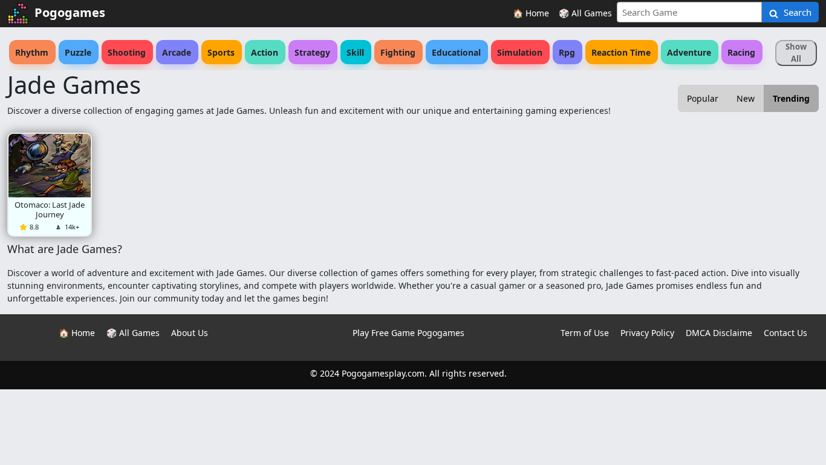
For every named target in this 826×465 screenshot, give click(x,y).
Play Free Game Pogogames (408, 332)
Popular (702, 98)
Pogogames (69, 12)
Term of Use (585, 332)
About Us (189, 332)
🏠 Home (531, 13)
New (746, 98)
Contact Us (785, 332)
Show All (796, 52)
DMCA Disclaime (719, 332)
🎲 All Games (585, 13)
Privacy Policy (647, 332)
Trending (791, 98)
